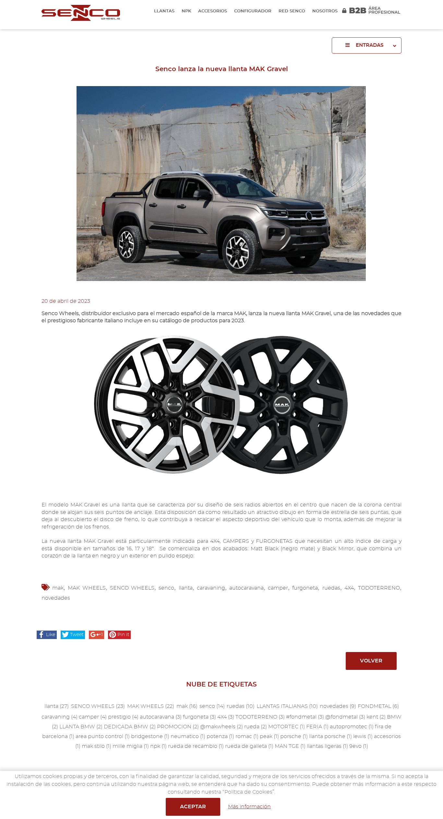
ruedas (331, 588)
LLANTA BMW (80, 726)
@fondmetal (345, 717)
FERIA (317, 726)
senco (166, 588)
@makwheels (221, 726)
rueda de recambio (196, 746)
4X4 (349, 588)
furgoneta (305, 588)
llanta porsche (330, 736)
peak (269, 736)
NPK (186, 11)
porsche (294, 736)
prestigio (123, 717)
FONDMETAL (378, 706)
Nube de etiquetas (221, 684)
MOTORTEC (286, 726)
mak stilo (96, 746)
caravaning (211, 588)
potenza (220, 736)
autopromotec (352, 726)
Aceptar (193, 806)
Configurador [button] (252, 11)
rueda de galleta (249, 746)
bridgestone (150, 736)
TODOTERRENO (379, 588)
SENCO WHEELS (132, 588)
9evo (358, 746)
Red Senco (292, 11)
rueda (255, 726)
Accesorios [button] (212, 11)
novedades (56, 598)
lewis (363, 736)
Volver (371, 660)
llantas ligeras (327, 746)
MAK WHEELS (86, 588)
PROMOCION (178, 726)
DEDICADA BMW (130, 726)
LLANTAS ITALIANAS (287, 706)
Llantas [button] (164, 11)
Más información (249, 806)
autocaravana (246, 588)
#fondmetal (305, 717)
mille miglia (131, 746)
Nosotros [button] (325, 11)
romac (246, 736)
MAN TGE (290, 746)
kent (376, 717)
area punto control (103, 736)
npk (158, 746)
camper (278, 588)
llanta (186, 588)
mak (58, 588)
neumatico (188, 736)
